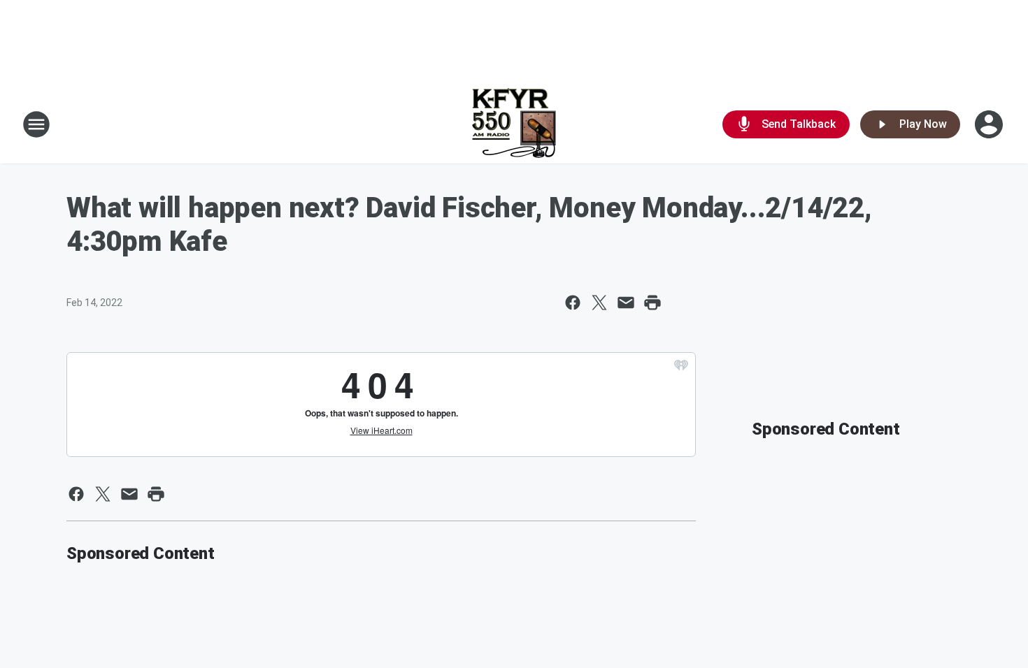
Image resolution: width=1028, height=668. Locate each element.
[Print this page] (652, 302)
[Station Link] (514, 124)
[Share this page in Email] (626, 302)
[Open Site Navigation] (36, 124)
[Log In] (990, 124)
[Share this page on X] (599, 302)
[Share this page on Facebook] (573, 302)
